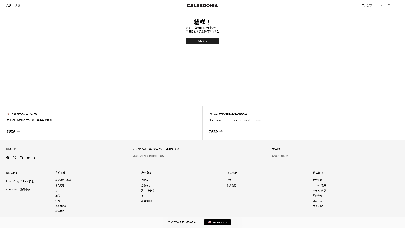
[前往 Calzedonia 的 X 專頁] (14, 157)
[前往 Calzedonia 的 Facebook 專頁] (7, 157)
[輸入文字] (246, 156)
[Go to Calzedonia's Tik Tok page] (35, 157)
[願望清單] (389, 5)
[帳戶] (381, 5)
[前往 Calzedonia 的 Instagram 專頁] (21, 157)
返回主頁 (202, 41)
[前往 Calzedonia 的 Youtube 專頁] (28, 157)
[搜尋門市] (384, 156)
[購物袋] (397, 5)
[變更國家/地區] (38, 180)
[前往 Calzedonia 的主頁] (202, 5)
